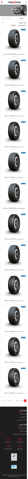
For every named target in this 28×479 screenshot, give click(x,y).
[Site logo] (14, 2)
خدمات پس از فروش (22, 420)
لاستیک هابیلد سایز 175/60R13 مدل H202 (14, 177)
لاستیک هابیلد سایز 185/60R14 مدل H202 (14, 270)
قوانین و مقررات (23, 431)
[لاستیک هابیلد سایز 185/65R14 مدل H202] (14, 318)
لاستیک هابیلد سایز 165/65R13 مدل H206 (14, 116)
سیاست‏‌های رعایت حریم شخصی (20, 434)
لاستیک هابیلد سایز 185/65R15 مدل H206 (14, 393)
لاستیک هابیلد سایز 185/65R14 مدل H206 (14, 362)
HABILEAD (13, 25)
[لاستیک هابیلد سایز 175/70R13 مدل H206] (14, 225)
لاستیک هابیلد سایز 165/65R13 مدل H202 (14, 85)
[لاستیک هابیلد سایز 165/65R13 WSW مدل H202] (14, 40)
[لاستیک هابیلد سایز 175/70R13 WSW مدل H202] (14, 194)
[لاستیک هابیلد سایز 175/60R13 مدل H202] (14, 164)
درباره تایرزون (24, 417)
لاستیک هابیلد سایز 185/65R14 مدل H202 (14, 331)
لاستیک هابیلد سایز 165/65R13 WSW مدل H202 (14, 54)
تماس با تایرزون (23, 414)
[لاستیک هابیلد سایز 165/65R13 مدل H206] (14, 102)
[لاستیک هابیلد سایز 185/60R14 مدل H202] (14, 256)
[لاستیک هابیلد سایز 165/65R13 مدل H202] (14, 71)
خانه (26, 18)
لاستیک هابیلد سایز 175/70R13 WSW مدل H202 (14, 208)
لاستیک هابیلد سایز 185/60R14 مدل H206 (14, 300)
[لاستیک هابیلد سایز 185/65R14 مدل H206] (14, 348)
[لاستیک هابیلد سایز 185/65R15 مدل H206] (14, 379)
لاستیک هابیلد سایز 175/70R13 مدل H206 (14, 239)
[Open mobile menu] (26, 2)
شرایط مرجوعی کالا (23, 428)
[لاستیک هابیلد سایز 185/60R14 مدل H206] (14, 287)
